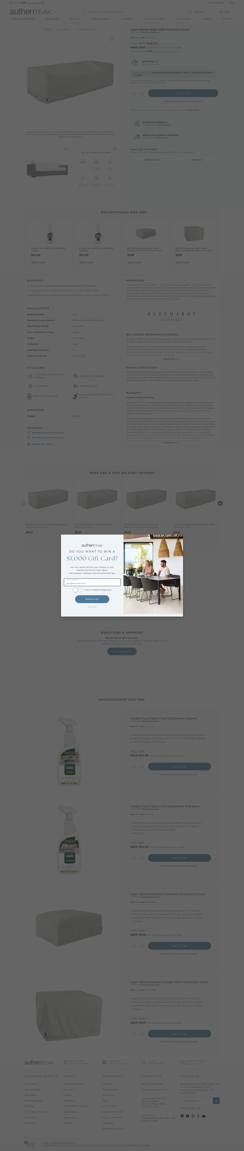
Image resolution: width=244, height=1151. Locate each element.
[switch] (78, 590)
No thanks (92, 606)
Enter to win (92, 599)
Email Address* (73, 580)
